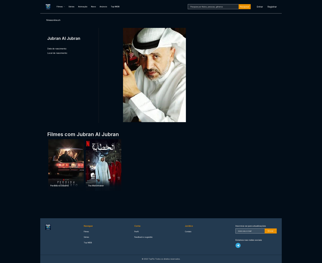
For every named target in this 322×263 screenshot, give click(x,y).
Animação (82, 6)
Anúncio (103, 6)
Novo (93, 6)
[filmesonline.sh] (48, 6)
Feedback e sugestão (143, 237)
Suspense (61, 181)
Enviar (271, 231)
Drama (53, 181)
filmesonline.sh (53, 20)
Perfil (136, 231)
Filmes (60, 6)
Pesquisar (244, 7)
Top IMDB (115, 6)
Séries (71, 6)
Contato (188, 231)
